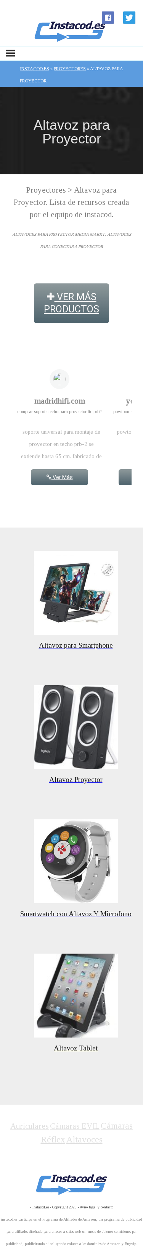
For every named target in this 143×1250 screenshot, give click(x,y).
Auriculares (29, 1126)
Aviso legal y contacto (96, 1207)
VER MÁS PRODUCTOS (71, 303)
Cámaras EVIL (75, 1126)
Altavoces (84, 1139)
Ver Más (62, 477)
